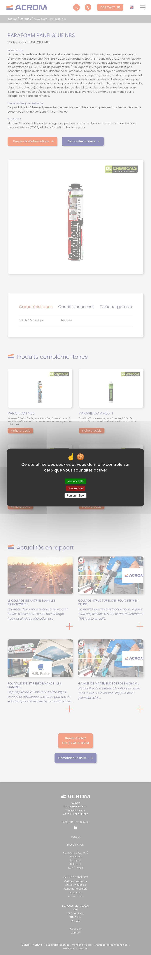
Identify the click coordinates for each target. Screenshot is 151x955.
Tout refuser (75, 488)
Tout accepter (75, 481)
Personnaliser (75, 495)
